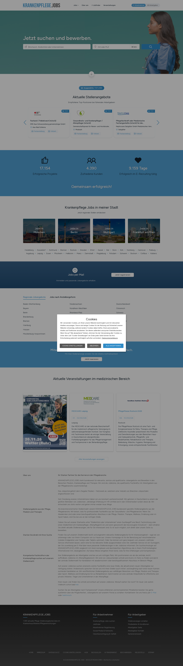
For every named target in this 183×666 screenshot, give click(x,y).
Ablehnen (94, 346)
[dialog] (91, 333)
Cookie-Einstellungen (72, 346)
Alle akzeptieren (113, 346)
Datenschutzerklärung (110, 338)
